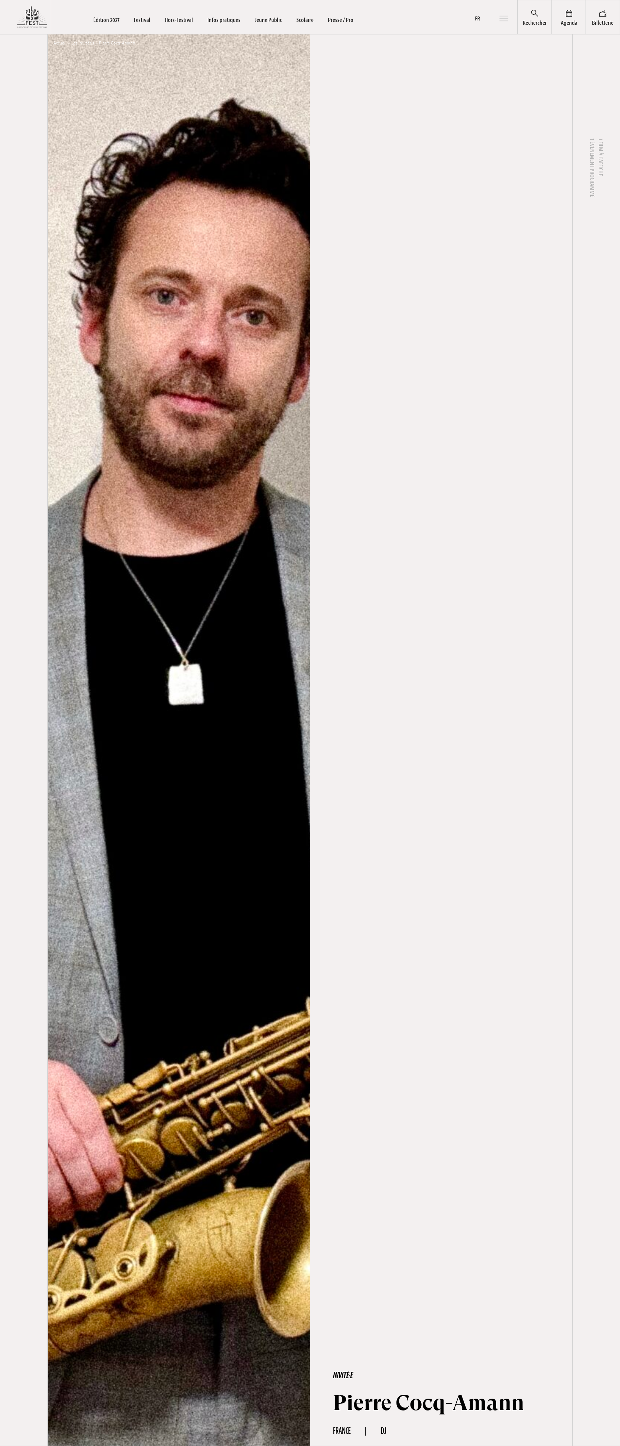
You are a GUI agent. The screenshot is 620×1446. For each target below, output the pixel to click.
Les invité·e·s (82, 43)
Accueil (59, 43)
